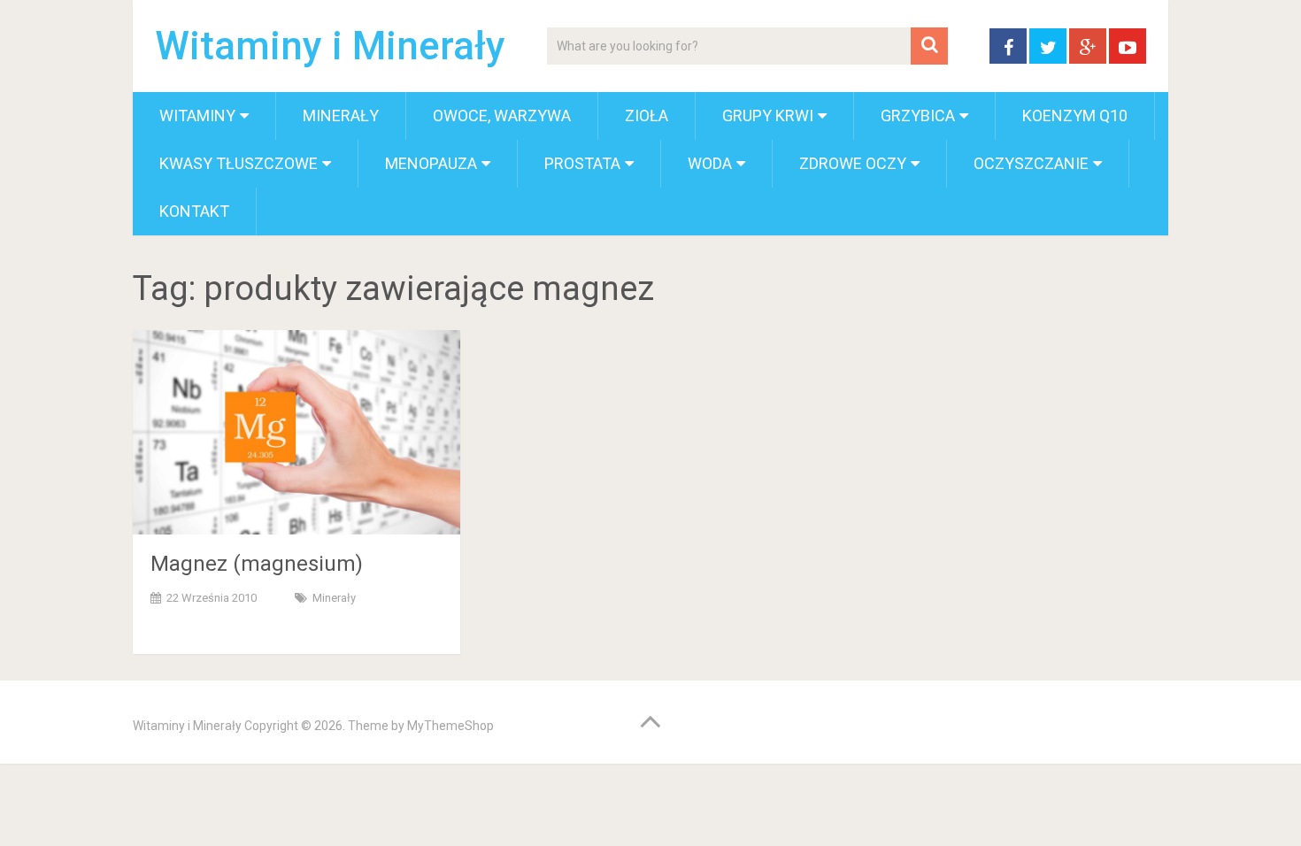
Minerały (341, 115)
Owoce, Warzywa (502, 115)
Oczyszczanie (1031, 163)
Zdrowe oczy (852, 163)
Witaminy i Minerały (330, 46)
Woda (710, 163)
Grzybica (918, 115)
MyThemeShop (450, 726)
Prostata (582, 163)
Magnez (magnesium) (256, 563)
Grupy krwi (767, 115)
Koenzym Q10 (1075, 115)
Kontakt (194, 211)
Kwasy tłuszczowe (238, 163)
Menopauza (431, 163)
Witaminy (197, 115)
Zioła (646, 115)
